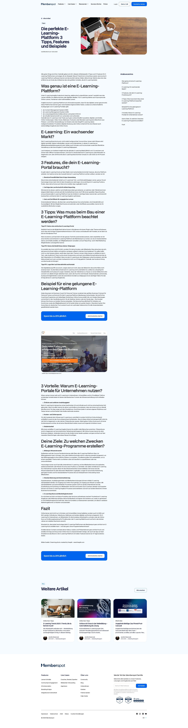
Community (84, 679)
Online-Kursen (89, 431)
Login (116, 4)
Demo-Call (124, 4)
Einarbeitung (45, 486)
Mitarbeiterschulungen (74, 480)
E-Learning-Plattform (78, 174)
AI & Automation (46, 686)
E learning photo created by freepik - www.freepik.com (67, 542)
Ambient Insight (58, 150)
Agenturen (64, 686)
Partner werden (85, 693)
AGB (61, 714)
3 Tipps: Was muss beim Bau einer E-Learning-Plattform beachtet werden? (133, 101)
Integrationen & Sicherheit (49, 693)
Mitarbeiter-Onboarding (68, 683)
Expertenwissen (46, 480)
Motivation (52, 206)
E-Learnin (53, 118)
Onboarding (92, 472)
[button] (62, 4)
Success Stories (96, 4)
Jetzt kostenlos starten (95, 316)
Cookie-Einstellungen (77, 714)
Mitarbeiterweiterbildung (49, 145)
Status (67, 714)
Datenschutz (54, 714)
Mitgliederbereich (66, 241)
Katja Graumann (46, 293)
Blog (82, 683)
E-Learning (84, 97)
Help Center (84, 696)
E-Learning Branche (71, 154)
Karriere (83, 689)
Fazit (123, 124)
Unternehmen (85, 686)
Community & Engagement (49, 683)
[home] (48, 4)
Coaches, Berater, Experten (69, 679)
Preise (105, 4)
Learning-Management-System (55, 112)
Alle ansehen (141, 590)
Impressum (44, 714)
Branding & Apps (46, 689)
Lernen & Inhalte (46, 679)
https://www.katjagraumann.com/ (53, 373)
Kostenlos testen (139, 4)
